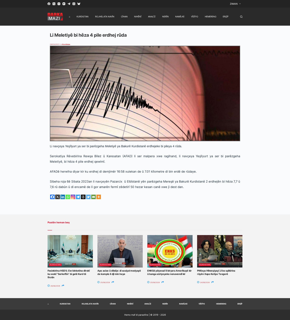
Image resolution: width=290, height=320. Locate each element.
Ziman (234, 3)
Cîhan (124, 16)
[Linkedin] (62, 197)
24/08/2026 (205, 282)
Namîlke (179, 16)
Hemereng (210, 16)
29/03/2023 (55, 44)
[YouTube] (64, 3)
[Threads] (73, 3)
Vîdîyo (194, 16)
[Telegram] (69, 3)
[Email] (93, 197)
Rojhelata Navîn (104, 16)
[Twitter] (88, 197)
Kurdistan (83, 16)
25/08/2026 (105, 282)
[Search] (241, 17)
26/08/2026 (55, 286)
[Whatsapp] (68, 197)
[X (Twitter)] (54, 3)
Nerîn (165, 16)
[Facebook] (49, 3)
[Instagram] (59, 3)
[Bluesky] (78, 3)
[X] (57, 197)
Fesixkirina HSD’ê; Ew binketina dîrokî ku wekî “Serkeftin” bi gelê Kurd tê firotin (69, 274)
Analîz (152, 16)
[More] (98, 197)
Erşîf (226, 16)
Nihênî (137, 16)
